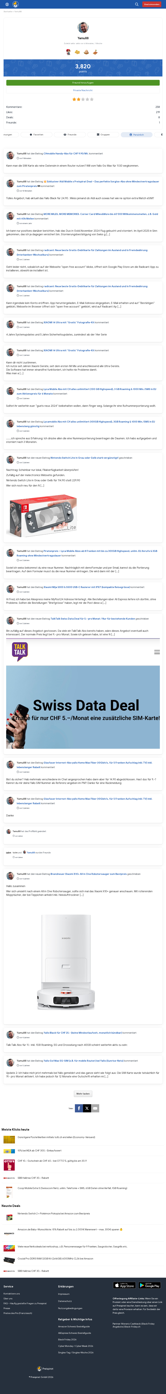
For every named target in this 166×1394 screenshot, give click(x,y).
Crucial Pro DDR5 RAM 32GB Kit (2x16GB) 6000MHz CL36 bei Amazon (55, 1258)
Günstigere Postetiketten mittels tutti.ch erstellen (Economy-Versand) (56, 1137)
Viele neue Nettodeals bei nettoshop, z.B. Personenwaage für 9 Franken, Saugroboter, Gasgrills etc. (72, 1246)
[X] (87, 1108)
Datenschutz (65, 1301)
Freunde (72, 134)
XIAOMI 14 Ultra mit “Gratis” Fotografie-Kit (69, 322)
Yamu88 (21, 153)
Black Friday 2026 (67, 1339)
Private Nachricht (83, 90)
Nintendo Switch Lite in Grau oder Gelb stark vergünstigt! (85, 457)
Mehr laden (83, 1093)
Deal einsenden (151, 4)
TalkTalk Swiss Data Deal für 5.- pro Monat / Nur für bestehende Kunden (93, 618)
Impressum (64, 1294)
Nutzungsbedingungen (70, 1308)
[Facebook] (79, 1108)
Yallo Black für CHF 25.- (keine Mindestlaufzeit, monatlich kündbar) (83, 1032)
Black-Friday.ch (132, 1326)
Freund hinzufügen (83, 82)
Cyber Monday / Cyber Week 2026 (75, 1346)
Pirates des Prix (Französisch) (18, 1313)
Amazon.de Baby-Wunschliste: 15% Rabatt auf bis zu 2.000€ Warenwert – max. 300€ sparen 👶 (70, 1229)
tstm (15, 852)
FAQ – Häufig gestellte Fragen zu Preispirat (25, 1303)
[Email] (95, 1108)
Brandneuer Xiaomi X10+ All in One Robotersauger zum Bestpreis (89, 874)
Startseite (8, 11)
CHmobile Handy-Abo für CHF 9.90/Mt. (66, 153)
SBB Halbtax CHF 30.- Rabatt (33, 1177)
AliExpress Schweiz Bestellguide (74, 1333)
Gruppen (105, 134)
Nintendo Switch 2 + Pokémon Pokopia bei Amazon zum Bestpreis (54, 1213)
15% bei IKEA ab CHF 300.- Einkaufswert (39, 1150)
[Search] (137, 4)
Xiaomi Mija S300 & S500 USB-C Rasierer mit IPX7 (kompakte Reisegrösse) (87, 587)
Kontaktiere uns (12, 1293)
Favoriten (38, 134)
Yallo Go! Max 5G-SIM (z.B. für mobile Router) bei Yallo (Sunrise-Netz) (84, 1060)
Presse (7, 1308)
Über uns (8, 1298)
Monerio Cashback (131, 1323)
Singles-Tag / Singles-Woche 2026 (76, 1352)
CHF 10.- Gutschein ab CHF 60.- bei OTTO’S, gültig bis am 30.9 (52, 1160)
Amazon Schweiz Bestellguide (74, 1326)
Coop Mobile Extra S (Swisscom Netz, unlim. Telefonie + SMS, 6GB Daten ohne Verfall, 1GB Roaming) (72, 1188)
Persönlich (138, 134)
